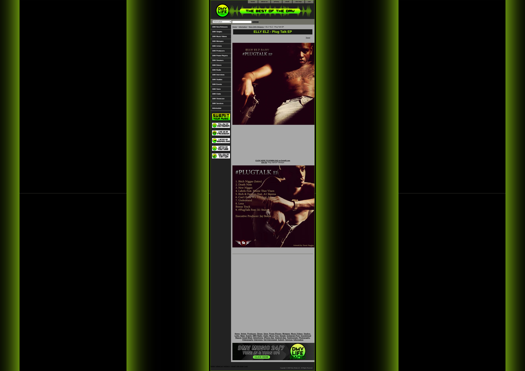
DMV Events (217, 84)
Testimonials (292, 338)
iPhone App (269, 338)
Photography (304, 338)
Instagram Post (293, 336)
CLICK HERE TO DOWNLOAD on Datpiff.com (272, 161)
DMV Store (216, 89)
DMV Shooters (218, 60)
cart (309, 1)
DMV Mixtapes (218, 41)
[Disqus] (272, 290)
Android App (280, 338)
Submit (281, 340)
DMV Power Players (220, 56)
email (287, 1)
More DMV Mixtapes (256, 27)
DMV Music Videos (219, 36)
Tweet (308, 38)
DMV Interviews (218, 75)
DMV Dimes (216, 65)
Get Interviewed (270, 340)
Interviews (258, 340)
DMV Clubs (216, 94)
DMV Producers (218, 51)
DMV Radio (216, 70)
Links (237, 336)
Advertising (258, 338)
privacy (276, 1)
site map (298, 1)
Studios (307, 334)
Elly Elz (264, 162)
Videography (247, 340)
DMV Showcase (218, 99)
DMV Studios (217, 80)
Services (288, 340)
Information (243, 27)
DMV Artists (217, 46)
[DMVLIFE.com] (245, 11)
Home (234, 27)
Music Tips (274, 336)
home (253, 1)
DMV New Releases (220, 27)
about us (264, 1)
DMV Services (217, 103)
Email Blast (247, 338)
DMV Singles (217, 32)
